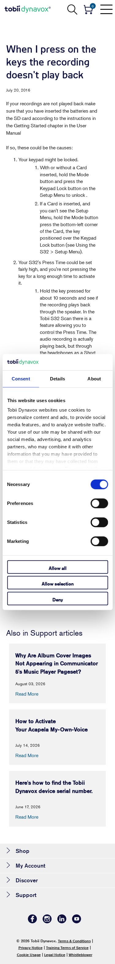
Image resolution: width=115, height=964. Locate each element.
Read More (26, 694)
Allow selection (58, 584)
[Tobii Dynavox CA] (28, 9)
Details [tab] (57, 378)
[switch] (99, 503)
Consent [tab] (21, 378)
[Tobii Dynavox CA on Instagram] (47, 921)
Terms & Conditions (74, 941)
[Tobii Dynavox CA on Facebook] (32, 921)
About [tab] (94, 378)
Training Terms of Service (67, 947)
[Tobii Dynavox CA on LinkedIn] (62, 921)
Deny (57, 599)
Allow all (58, 568)
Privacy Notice (30, 947)
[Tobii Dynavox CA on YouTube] (76, 921)
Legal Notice (54, 954)
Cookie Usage (29, 954)
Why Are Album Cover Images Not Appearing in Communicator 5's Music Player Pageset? (56, 663)
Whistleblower (80, 954)
